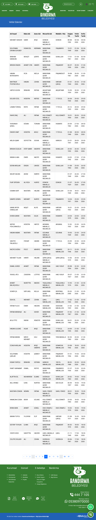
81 (69, 456)
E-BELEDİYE (90, 10)
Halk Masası (54, 475)
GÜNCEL (18, 10)
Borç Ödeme (40, 475)
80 (65, 456)
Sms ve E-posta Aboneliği (43, 498)
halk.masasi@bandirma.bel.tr (79, 505)
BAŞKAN (11, 10)
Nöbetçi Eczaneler (68, 4)
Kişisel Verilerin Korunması (14, 498)
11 (53, 456)
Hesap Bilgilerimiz (41, 484)
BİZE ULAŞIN (20, 4)
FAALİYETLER (71, 10)
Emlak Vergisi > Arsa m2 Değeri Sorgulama (41, 480)
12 (57, 456)
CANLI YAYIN (33, 4)
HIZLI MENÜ (7, 4)
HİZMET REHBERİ (81, 10)
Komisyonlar (12, 477)
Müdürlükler (12, 475)
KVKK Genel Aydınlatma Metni (29, 498)
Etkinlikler (25, 477)
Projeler (25, 479)
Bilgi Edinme (54, 477)
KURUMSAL (25, 10)
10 (49, 456)
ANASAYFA (4, 10)
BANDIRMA (63, 10)
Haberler (25, 475)
